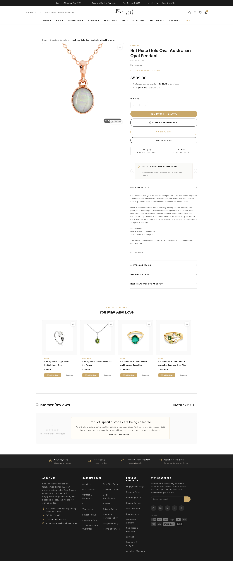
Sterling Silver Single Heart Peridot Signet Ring (56, 363)
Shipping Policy (110, 523)
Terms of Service (111, 529)
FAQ (84, 504)
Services (93, 21)
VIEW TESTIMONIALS (183, 405)
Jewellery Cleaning (135, 551)
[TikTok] (174, 508)
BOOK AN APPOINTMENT (165, 122)
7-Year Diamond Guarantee (90, 527)
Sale (188, 21)
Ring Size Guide (111, 484)
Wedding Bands (133, 497)
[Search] (189, 12)
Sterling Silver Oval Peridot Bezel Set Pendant (97, 363)
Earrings (130, 537)
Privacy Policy (110, 509)
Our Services (88, 489)
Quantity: (135, 98)
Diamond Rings (133, 492)
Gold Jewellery (133, 514)
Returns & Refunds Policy (110, 516)
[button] (163, 187)
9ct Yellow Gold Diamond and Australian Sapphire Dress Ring (172, 363)
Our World (174, 21)
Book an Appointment (34, 12)
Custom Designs (134, 503)
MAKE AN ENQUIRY (164, 140)
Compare (69, 375)
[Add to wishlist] (120, 47)
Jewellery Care (89, 520)
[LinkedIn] (167, 508)
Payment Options (111, 489)
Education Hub (89, 515)
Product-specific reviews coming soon (145, 70)
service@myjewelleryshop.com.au (61, 523)
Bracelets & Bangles (131, 544)
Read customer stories (120, 435)
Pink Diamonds (133, 508)
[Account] (195, 12)
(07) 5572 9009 (50, 12)
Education (110, 21)
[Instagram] (160, 508)
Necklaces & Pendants (132, 529)
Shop (59, 21)
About (47, 21)
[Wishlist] (200, 12)
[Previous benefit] (132, 171)
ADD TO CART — (163, 114)
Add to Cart (53, 375)
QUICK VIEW (60, 352)
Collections (75, 21)
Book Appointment (109, 496)
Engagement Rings (135, 486)
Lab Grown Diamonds (131, 521)
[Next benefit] (195, 171)
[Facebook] (153, 508)
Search (106, 504)
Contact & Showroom (87, 496)
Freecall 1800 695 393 (66, 12)
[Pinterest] (181, 508)
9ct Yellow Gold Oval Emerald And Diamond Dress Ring (133, 363)
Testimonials (157, 21)
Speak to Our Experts (133, 21)
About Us (86, 484)
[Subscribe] (187, 499)
